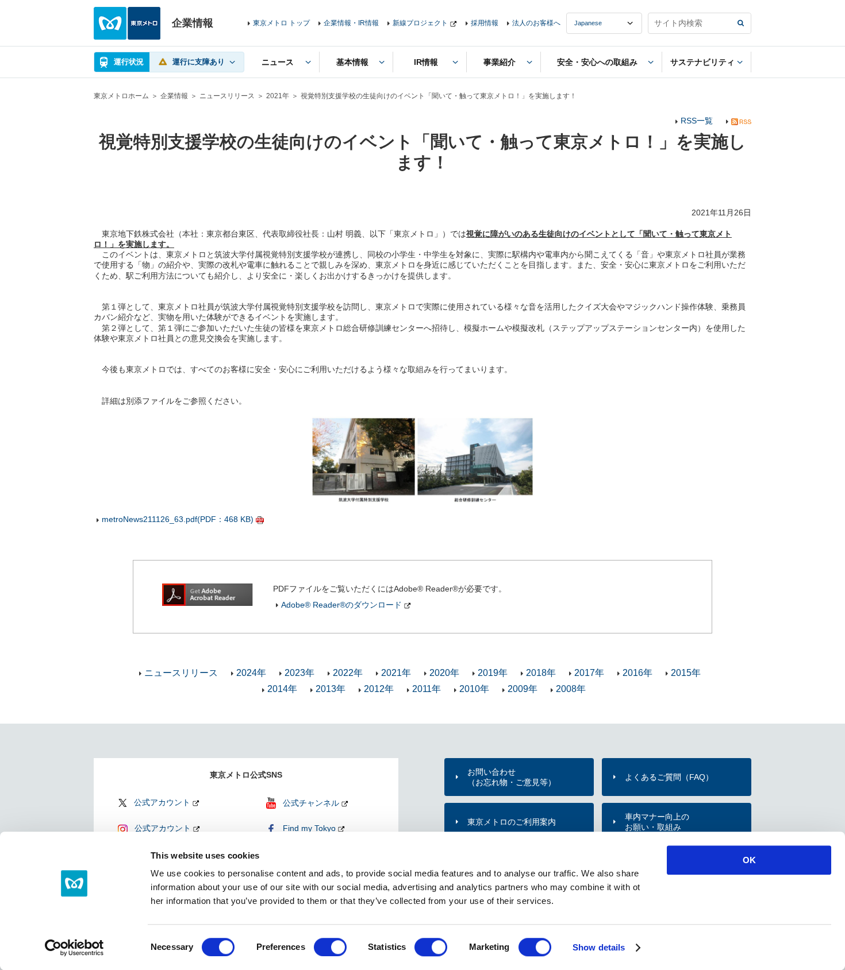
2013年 (330, 689)
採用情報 (484, 23)
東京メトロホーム (121, 96)
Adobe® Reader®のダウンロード (341, 604)
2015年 (686, 673)
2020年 (444, 673)
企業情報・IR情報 (351, 23)
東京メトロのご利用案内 (511, 821)
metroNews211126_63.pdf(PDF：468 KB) (178, 519)
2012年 (379, 689)
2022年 (348, 673)
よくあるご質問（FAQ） (669, 777)
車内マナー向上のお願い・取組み (657, 822)
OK (749, 860)
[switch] (330, 947)
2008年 (571, 689)
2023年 (299, 673)
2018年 (541, 673)
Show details (599, 947)
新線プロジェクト (420, 23)
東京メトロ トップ (281, 23)
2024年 (251, 673)
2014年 (282, 689)
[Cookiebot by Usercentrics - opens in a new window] (74, 947)
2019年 (493, 673)
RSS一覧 (697, 120)
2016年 (637, 673)
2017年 (589, 673)
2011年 (426, 689)
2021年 (277, 96)
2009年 (522, 689)
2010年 (474, 689)
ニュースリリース (227, 96)
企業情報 (174, 96)
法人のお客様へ (536, 23)
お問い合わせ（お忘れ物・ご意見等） (511, 777)
